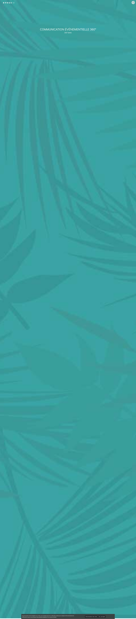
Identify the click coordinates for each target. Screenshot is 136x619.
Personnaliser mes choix (91, 616)
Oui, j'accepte (102, 616)
